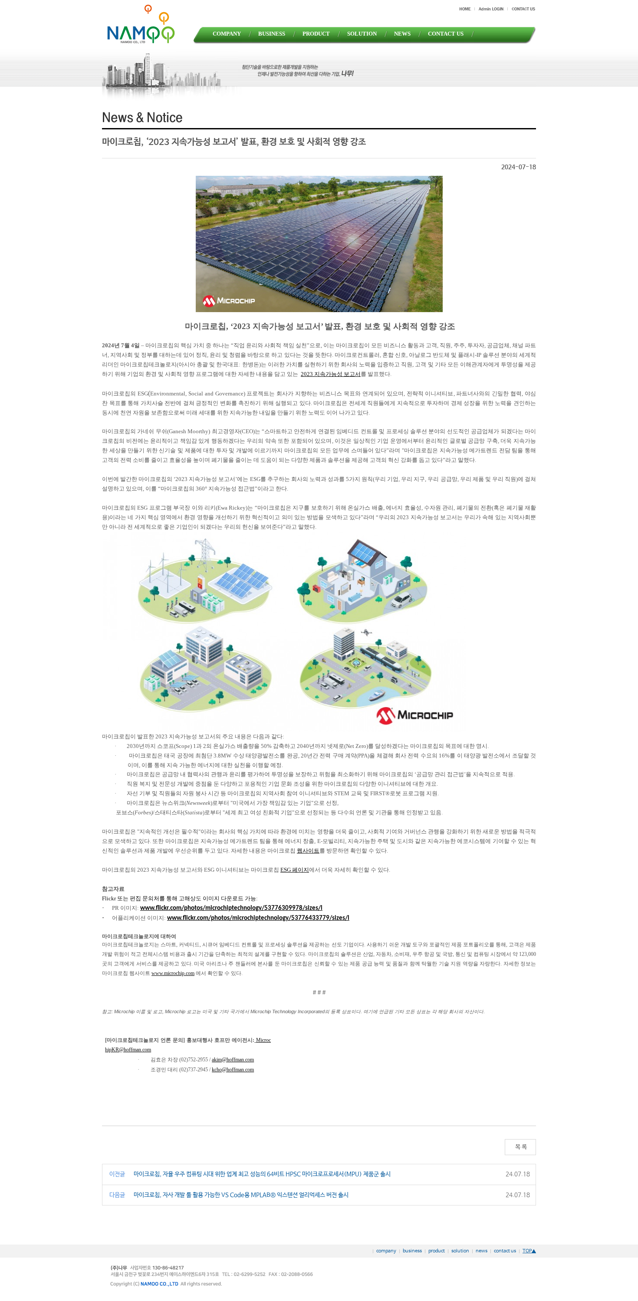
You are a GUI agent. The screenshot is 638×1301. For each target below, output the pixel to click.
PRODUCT (316, 33)
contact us (505, 1251)
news (481, 1251)
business (412, 1251)
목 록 (520, 1146)
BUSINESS (271, 33)
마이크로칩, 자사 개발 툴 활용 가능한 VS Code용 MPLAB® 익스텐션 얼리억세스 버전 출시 (241, 1195)
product (436, 1251)
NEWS (402, 33)
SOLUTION (362, 33)
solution (460, 1251)
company (386, 1251)
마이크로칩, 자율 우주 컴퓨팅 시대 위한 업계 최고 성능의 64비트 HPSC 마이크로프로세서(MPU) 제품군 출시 (262, 1174)
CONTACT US (446, 33)
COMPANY (227, 33)
